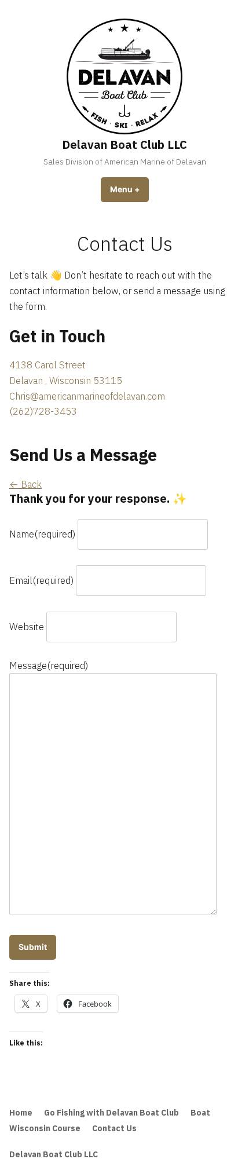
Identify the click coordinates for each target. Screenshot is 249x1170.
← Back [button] (25, 484)
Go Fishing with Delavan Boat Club (111, 1112)
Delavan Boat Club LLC (124, 144)
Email (41, 580)
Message (48, 665)
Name (42, 534)
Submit (33, 947)
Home (20, 1112)
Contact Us (114, 1128)
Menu (129, 189)
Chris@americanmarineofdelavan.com (87, 396)
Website (26, 626)
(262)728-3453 (43, 411)
